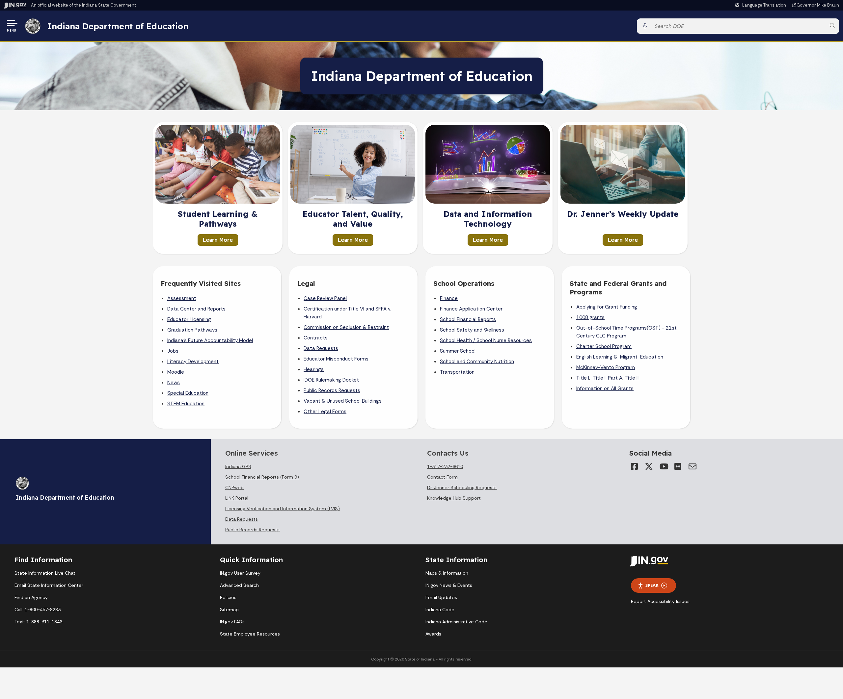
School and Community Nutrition (477, 361)
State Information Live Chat (44, 573)
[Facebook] (634, 466)
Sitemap (229, 609)
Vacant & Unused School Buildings (343, 401)
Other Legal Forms (325, 411)
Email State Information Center (48, 585)
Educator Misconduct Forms (336, 359)
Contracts (316, 338)
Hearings (314, 369)
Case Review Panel (325, 298)
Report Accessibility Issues (660, 601)
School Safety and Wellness (472, 330)
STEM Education (185, 403)
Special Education (187, 393)
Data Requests (321, 348)
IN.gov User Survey (240, 573)
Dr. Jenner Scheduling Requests (462, 487)
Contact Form (442, 477)
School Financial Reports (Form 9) (262, 477)
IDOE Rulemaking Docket (331, 380)
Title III (632, 378)
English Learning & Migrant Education (619, 357)
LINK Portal (236, 498)
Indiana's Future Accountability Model (210, 340)
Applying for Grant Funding (606, 307)
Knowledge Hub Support (454, 498)
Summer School (458, 351)
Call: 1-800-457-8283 (37, 609)
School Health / (458, 340)
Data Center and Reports (196, 309)
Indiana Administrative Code (456, 622)
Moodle (175, 372)
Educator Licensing (189, 319)
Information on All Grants (605, 388)
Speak (652, 585)
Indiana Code (439, 609)
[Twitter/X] (649, 466)
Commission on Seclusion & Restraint (346, 327)
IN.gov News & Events (448, 585)
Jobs (172, 351)
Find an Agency (31, 597)
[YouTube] (663, 466)
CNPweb (234, 487)
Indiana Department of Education (117, 26)
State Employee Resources (250, 634)
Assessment (181, 298)
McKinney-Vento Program (605, 367)
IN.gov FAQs (232, 622)
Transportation (457, 372)
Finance (449, 298)
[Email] (692, 466)
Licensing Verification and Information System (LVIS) (282, 509)
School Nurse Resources (504, 340)
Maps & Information (446, 573)
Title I (582, 378)
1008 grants (590, 317)
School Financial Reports (468, 319)
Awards (433, 634)
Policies (228, 597)
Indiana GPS (238, 466)
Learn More (218, 240)
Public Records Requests (332, 390)
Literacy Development (193, 361)
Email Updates (441, 597)
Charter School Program (604, 346)
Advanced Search (239, 585)
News (173, 382)
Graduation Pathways (192, 330)
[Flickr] (678, 466)
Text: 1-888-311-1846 (38, 622)
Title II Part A (607, 378)
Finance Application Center (471, 309)
